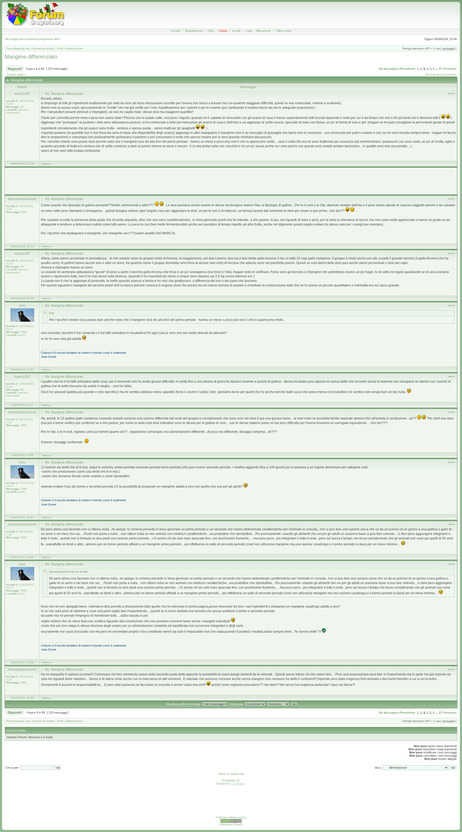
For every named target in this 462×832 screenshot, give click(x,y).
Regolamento (193, 30)
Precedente (407, 68)
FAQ (211, 30)
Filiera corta (283, 30)
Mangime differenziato (31, 57)
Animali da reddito (43, 48)
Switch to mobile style (231, 773)
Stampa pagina (16, 74)
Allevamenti (263, 30)
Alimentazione (74, 48)
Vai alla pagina (389, 68)
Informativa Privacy (231, 824)
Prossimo (450, 68)
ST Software (238, 783)
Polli (60, 48)
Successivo (449, 74)
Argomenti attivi (50, 39)
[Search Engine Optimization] (231, 822)
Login (248, 30)
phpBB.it (242, 817)
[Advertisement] (222, 14)
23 (440, 68)
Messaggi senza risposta (21, 39)
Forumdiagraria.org (17, 48)
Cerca (223, 30)
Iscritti (236, 30)
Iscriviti (175, 30)
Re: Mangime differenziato (64, 94)
